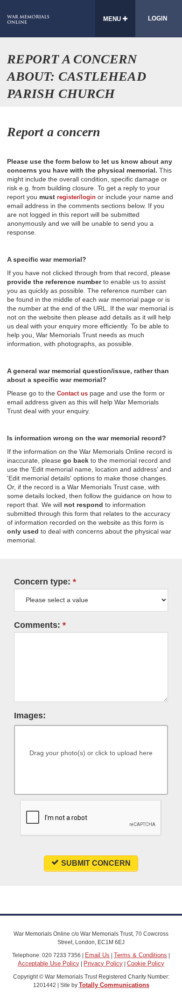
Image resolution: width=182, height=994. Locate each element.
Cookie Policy (145, 963)
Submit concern (96, 863)
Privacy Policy (103, 963)
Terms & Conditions (140, 955)
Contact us (72, 393)
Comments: (37, 625)
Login (157, 18)
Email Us (97, 955)
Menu (113, 18)
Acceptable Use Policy (48, 963)
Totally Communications (114, 984)
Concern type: (42, 581)
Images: (30, 715)
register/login (76, 197)
